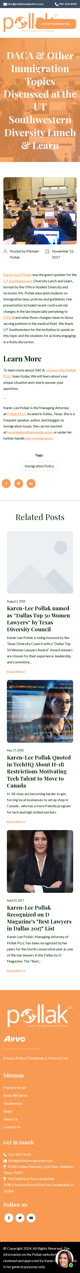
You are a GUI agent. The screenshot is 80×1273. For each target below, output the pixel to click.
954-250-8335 (67, 4)
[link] (17, 274)
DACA (8, 317)
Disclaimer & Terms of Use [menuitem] (48, 1058)
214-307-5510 (19, 1154)
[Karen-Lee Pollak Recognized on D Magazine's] (40, 902)
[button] (74, 23)
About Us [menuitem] (10, 1119)
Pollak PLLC (16, 414)
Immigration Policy (39, 466)
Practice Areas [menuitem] (14, 1087)
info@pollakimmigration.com (25, 4)
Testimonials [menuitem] (13, 1103)
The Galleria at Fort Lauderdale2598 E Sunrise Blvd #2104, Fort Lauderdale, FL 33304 (38, 1184)
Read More (16, 671)
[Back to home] (31, 23)
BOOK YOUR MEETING (55, 24)
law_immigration (39, 438)
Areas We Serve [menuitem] (15, 1095)
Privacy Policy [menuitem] (14, 1058)
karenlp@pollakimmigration (30, 432)
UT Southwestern (18, 281)
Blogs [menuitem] (7, 1111)
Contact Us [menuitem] (12, 1127)
